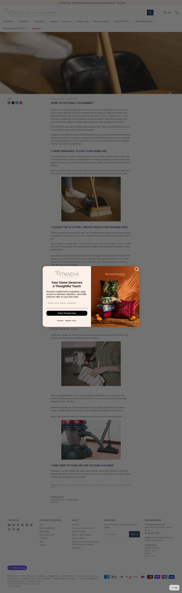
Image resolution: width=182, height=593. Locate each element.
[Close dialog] (136, 268)
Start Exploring (67, 313)
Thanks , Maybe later (67, 321)
